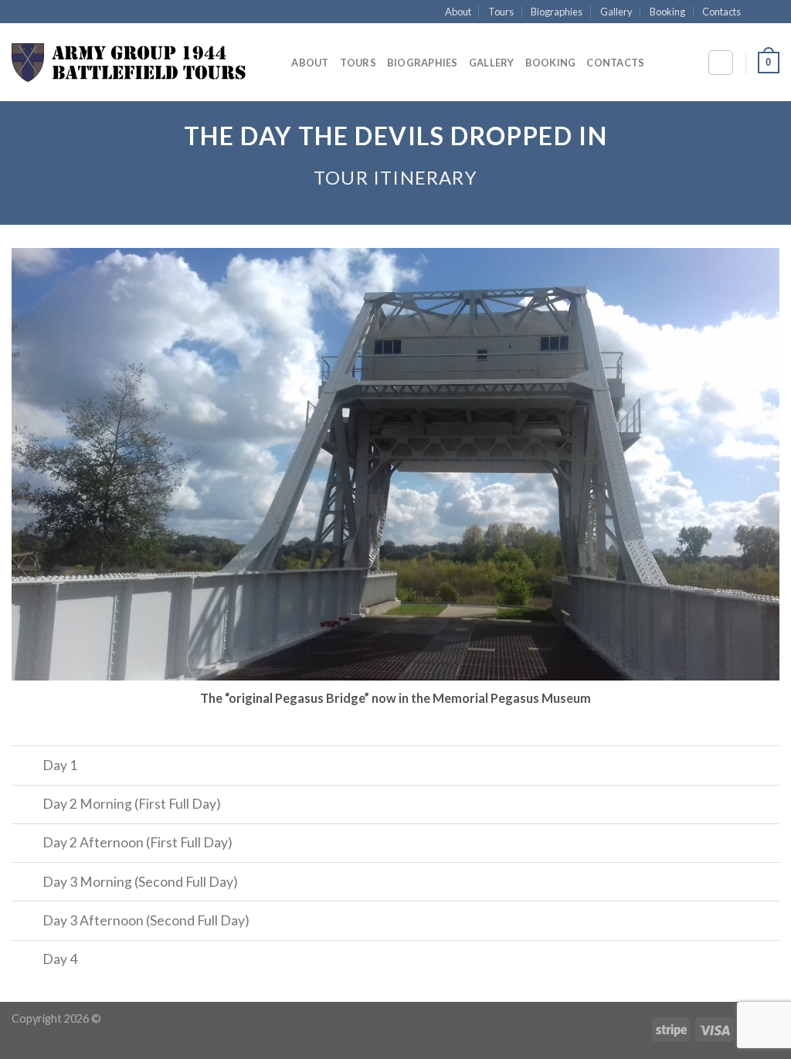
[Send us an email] (771, 12)
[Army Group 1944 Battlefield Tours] (129, 63)
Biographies (556, 11)
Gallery (616, 11)
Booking (667, 11)
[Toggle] (27, 766)
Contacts (721, 11)
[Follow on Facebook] (757, 12)
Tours (501, 11)
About (458, 11)
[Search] (274, 62)
